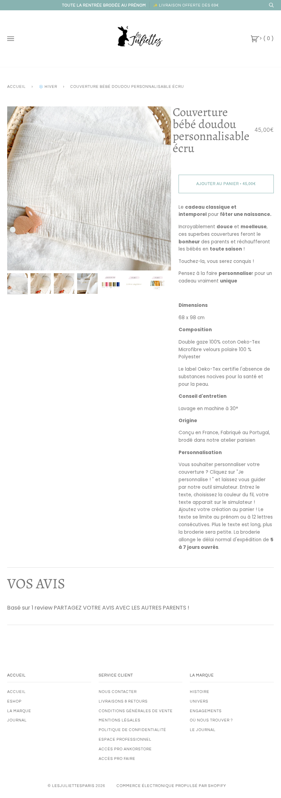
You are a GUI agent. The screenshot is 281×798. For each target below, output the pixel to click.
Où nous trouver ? (211, 720)
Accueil (16, 87)
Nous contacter (118, 692)
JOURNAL (17, 720)
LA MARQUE (19, 711)
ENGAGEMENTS (206, 711)
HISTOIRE (199, 692)
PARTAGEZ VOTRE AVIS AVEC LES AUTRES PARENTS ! (121, 608)
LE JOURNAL (203, 730)
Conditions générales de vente (136, 711)
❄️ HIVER (48, 87)
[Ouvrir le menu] (17, 38)
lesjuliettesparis (73, 786)
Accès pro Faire (117, 759)
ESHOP (14, 701)
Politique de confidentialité (132, 730)
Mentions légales (119, 720)
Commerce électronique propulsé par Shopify (171, 786)
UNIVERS (199, 701)
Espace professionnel (125, 739)
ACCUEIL (16, 692)
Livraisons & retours (123, 701)
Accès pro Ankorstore (125, 749)
